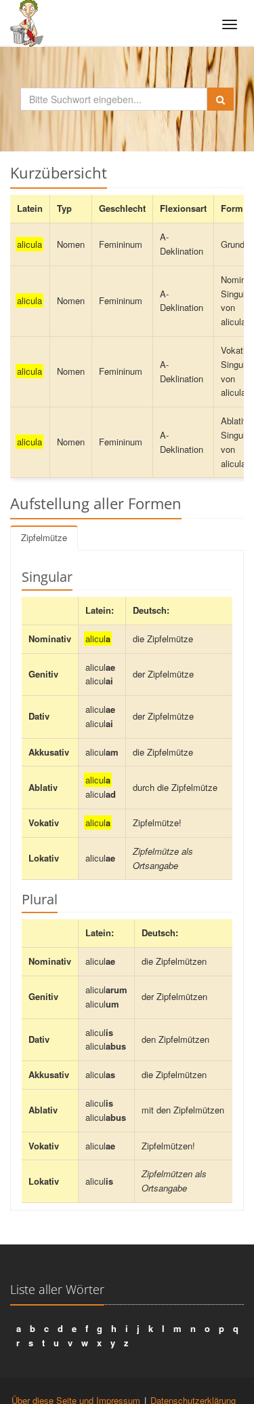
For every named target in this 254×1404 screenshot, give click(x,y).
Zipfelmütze (44, 537)
